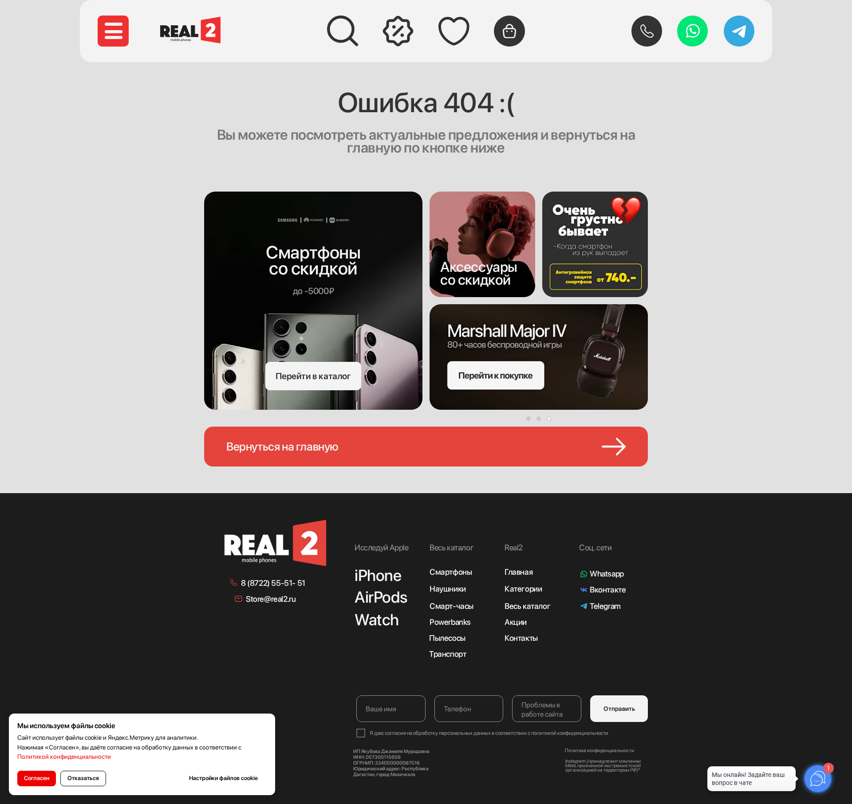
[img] (482, 244)
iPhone (378, 575)
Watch (377, 619)
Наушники (448, 588)
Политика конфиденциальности (599, 750)
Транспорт (447, 654)
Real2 (514, 547)
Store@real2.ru (271, 599)
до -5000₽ (313, 291)
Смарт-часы (451, 606)
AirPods (381, 597)
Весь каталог (527, 606)
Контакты (521, 638)
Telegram (605, 606)
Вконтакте (608, 589)
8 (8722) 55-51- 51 (273, 583)
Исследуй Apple (381, 547)
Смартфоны (451, 572)
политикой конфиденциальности (569, 733)
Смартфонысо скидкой (313, 260)
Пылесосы (447, 638)
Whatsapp (607, 573)
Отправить (619, 708)
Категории (523, 588)
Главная (518, 572)
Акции (516, 622)
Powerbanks (450, 622)
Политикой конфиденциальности (64, 756)
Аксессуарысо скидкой (478, 273)
